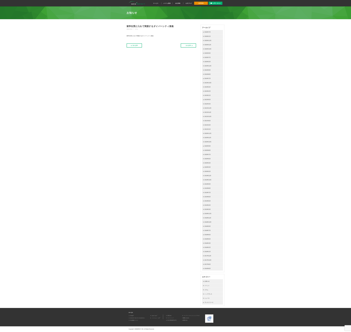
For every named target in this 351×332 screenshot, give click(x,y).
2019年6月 (207, 196)
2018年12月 (207, 213)
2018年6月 (207, 234)
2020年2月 (207, 171)
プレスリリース (208, 302)
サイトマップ (170, 317)
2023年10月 (207, 82)
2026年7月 (207, 32)
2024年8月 (207, 74)
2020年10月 (207, 142)
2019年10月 (207, 180)
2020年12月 (207, 133)
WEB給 (132, 315)
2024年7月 (207, 78)
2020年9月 (207, 146)
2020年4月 (207, 163)
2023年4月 (207, 87)
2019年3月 (207, 209)
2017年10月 (207, 260)
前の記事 (135, 45)
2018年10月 (207, 222)
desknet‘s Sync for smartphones (137, 317)
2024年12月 (207, 66)
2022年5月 (207, 99)
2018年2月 (207, 247)
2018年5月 (207, 239)
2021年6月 (207, 120)
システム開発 (167, 3)
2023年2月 (207, 91)
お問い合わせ (217, 3)
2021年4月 (207, 125)
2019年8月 (207, 188)
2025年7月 (207, 57)
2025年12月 (207, 40)
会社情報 (177, 3)
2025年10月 (207, 49)
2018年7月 (207, 230)
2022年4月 (207, 104)
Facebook (187, 317)
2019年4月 (207, 205)
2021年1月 (207, 129)
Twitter (186, 320)
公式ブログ (189, 3)
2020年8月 (207, 150)
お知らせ (207, 281)
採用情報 (201, 3)
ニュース (207, 298)
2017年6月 (207, 264)
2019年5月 (207, 201)
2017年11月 (207, 255)
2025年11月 (207, 44)
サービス (155, 3)
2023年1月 (207, 95)
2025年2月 (207, 61)
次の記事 (188, 45)
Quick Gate (154, 315)
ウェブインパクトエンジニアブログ (192, 315)
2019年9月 (207, 184)
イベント (207, 285)
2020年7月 (207, 154)
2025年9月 (207, 53)
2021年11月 (207, 112)
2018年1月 (207, 251)
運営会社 (169, 315)
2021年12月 (207, 108)
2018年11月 (207, 218)
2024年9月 (207, 70)
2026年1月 (207, 36)
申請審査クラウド (134, 320)
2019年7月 (207, 192)
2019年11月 (207, 175)
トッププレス (208, 294)
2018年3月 (207, 243)
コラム (206, 289)
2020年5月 (207, 158)
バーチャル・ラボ (156, 318)
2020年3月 (207, 167)
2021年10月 (207, 116)
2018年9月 (207, 226)
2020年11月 (207, 137)
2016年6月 (207, 268)
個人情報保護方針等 (172, 320)
